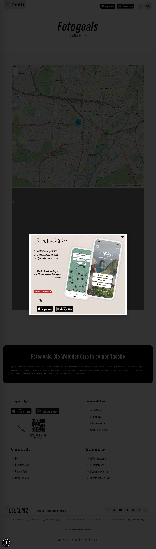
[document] (78, 274)
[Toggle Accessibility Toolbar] (6, 543)
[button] (122, 238)
